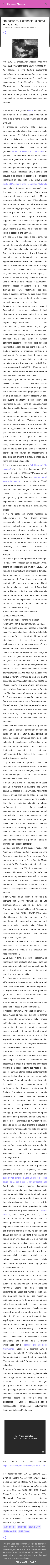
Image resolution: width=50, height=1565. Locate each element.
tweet (30, 111)
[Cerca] (46, 4)
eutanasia (10, 1531)
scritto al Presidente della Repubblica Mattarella (25, 184)
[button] (4, 33)
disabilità (34, 1527)
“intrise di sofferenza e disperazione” (27, 151)
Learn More (21, 1562)
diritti (22, 1527)
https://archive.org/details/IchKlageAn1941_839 (24, 1466)
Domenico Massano (16, 4)
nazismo (24, 1531)
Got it (33, 1562)
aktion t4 (9, 1527)
